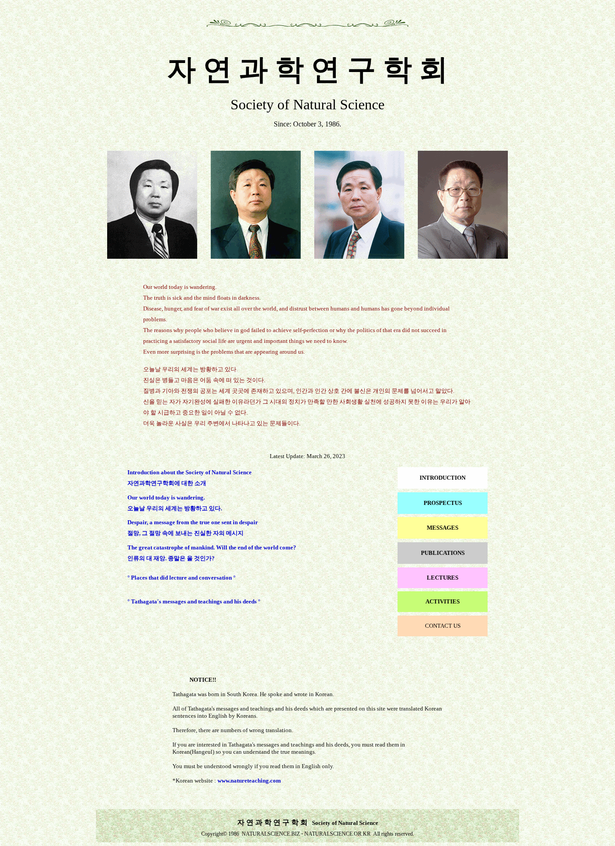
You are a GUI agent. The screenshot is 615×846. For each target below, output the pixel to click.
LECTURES (442, 577)
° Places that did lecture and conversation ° (181, 577)
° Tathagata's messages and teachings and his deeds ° (193, 601)
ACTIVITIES (442, 601)
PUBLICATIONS (443, 552)
